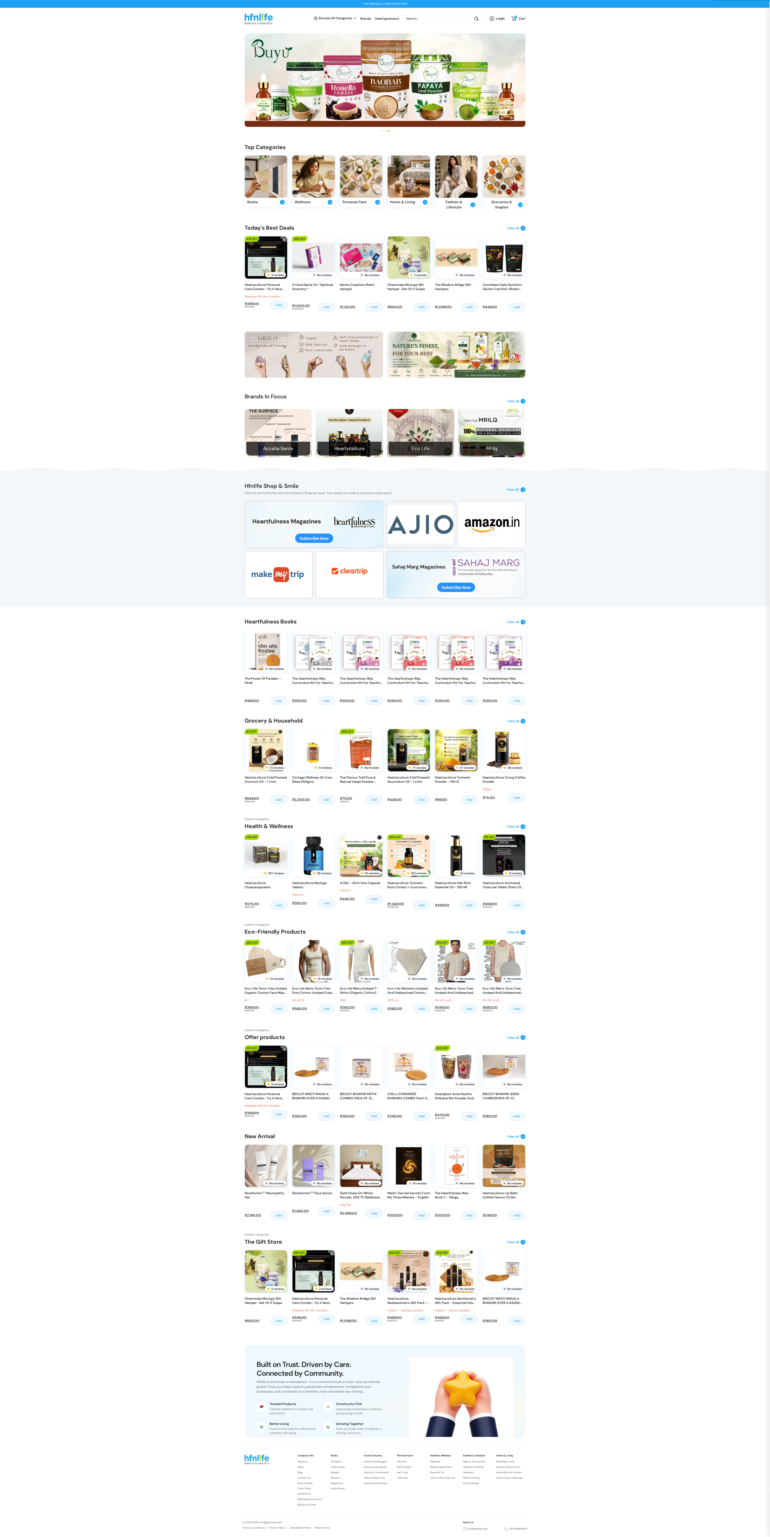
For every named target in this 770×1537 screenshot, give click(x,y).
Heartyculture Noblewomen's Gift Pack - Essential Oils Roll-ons (407, 1301)
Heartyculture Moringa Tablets (309, 885)
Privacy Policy (277, 1528)
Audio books (338, 1467)
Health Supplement (441, 1467)
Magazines (337, 1483)
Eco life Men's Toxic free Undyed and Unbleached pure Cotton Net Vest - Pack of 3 (502, 991)
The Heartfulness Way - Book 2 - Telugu (453, 1195)
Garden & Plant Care (508, 1467)
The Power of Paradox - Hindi (263, 681)
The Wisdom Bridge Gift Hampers (453, 287)
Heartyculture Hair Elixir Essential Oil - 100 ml (453, 885)
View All (513, 489)
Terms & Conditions (254, 1528)
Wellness (435, 1461)
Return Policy (322, 1528)
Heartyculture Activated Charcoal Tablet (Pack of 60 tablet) (502, 885)
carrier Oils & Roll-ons (442, 1477)
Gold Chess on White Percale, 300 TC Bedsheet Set (360, 1195)
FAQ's (301, 1467)
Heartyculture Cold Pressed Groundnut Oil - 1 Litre (408, 780)
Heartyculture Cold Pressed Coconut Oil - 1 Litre (266, 780)
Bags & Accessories (474, 1461)
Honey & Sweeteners (376, 1483)
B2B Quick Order (307, 1504)
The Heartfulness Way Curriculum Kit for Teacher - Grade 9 (312, 681)
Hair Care (402, 1472)
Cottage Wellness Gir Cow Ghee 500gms (312, 780)
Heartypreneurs (387, 18)
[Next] (527, 273)
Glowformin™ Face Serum (312, 1193)
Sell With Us (304, 1493)
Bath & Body (404, 1467)
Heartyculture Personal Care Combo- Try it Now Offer (263, 287)
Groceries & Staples (375, 1467)
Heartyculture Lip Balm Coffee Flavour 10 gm (500, 1195)
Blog (300, 1472)
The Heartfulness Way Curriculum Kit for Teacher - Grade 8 (360, 681)
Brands (365, 18)
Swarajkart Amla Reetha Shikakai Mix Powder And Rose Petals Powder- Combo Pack (454, 1096)
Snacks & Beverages (375, 1461)
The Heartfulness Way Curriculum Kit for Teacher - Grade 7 (408, 681)
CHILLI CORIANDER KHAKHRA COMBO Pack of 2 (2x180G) (408, 1096)
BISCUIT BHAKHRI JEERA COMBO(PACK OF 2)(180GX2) (501, 1096)
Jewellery (468, 1472)
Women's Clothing (473, 1467)
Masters (335, 1477)
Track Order (304, 1488)
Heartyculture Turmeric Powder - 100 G (453, 780)
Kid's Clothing (471, 1483)
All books (336, 1461)
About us (303, 1461)
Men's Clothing (471, 1477)
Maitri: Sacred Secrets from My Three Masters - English (408, 1195)
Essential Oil (437, 1472)
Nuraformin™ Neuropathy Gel (264, 1195)
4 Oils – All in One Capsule (360, 883)
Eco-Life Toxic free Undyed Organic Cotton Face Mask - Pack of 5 (266, 991)
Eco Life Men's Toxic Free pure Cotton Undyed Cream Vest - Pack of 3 (313, 991)
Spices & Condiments (376, 1472)
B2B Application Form (310, 1499)
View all (513, 228)
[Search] (476, 18)
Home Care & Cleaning (509, 1477)
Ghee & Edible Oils (374, 1477)
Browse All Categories (335, 18)
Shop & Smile (305, 1483)
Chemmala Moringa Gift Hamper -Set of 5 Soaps (406, 287)
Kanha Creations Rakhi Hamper (357, 287)
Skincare (402, 1461)
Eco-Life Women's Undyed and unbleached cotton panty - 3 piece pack (407, 991)
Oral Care (402, 1477)
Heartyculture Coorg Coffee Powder (504, 780)
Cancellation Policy (300, 1528)
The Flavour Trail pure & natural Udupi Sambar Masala (358, 780)
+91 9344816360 (518, 1528)
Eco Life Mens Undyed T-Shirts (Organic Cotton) (359, 991)
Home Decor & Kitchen (509, 1472)
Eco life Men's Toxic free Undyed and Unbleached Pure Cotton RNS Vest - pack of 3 (454, 991)
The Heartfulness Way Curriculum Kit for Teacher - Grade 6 (455, 681)
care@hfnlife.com (478, 1528)
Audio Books (338, 1488)
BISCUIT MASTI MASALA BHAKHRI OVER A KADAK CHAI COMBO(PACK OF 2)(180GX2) (311, 1096)
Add (279, 305)
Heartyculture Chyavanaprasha (257, 885)
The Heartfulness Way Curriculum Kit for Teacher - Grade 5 (503, 681)
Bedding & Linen (505, 1461)
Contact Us (304, 1477)
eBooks (335, 1472)
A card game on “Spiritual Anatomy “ (312, 287)
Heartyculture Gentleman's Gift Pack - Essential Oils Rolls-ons (455, 1301)
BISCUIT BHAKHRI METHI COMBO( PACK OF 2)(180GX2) (358, 1096)
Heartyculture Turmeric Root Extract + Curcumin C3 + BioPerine (406, 885)
